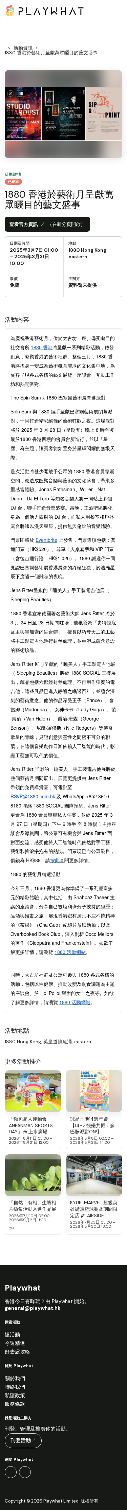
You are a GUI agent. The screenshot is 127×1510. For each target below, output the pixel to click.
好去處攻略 (17, 1351)
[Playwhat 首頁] (44, 10)
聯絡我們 (15, 1387)
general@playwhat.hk (33, 1308)
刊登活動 (23, 1440)
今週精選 (15, 1343)
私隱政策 (15, 1395)
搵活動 (12, 1334)
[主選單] (114, 10)
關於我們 (15, 1378)
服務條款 (15, 1404)
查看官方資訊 (47, 224)
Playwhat (23, 1288)
